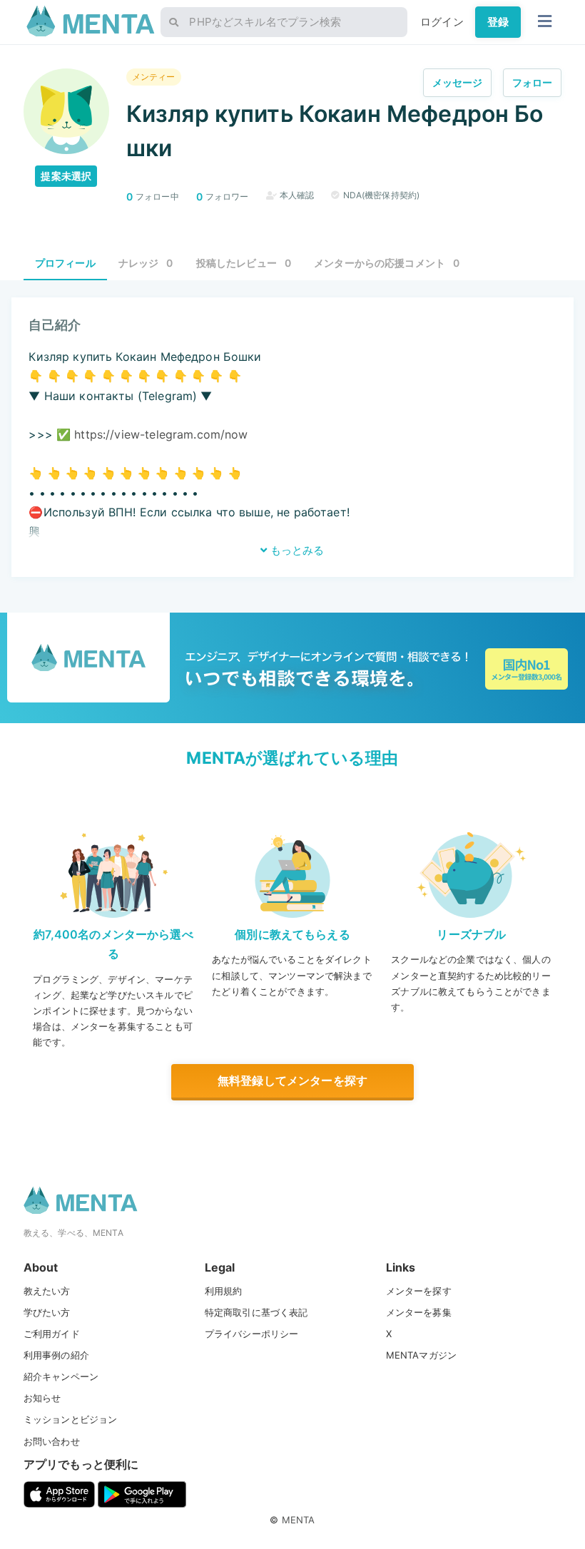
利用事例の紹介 (56, 1355)
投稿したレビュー (244, 263)
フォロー (532, 82)
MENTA (298, 1519)
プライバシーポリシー (252, 1333)
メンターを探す (419, 1291)
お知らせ (42, 1398)
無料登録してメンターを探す (292, 1080)
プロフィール (65, 263)
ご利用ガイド (52, 1333)
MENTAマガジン (421, 1355)
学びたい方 (47, 1312)
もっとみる (296, 550)
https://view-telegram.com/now (161, 434)
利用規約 (224, 1291)
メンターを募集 (419, 1312)
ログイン (442, 22)
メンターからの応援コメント (386, 263)
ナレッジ (145, 263)
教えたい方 (47, 1291)
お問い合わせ (52, 1441)
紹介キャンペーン (61, 1376)
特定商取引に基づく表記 (256, 1312)
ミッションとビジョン (71, 1419)
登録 (498, 22)
